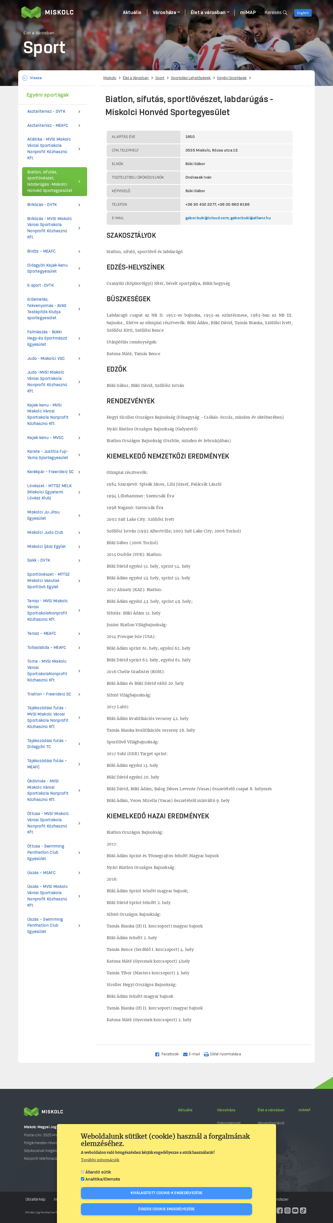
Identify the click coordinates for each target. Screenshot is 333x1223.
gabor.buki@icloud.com (207, 218)
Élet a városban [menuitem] (208, 12)
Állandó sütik (98, 1172)
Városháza (226, 1110)
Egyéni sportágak (48, 95)
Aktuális (185, 1110)
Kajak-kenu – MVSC (45, 438)
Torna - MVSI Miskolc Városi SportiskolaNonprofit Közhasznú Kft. (47, 670)
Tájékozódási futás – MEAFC (47, 764)
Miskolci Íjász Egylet (46, 546)
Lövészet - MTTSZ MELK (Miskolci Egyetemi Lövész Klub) (49, 492)
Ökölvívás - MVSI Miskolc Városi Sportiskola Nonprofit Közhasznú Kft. (47, 790)
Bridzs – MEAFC (41, 251)
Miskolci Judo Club (45, 532)
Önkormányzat (229, 1123)
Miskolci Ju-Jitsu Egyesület (43, 515)
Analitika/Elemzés (102, 1179)
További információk (100, 1160)
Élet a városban (271, 1110)
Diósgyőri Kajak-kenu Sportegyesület (47, 268)
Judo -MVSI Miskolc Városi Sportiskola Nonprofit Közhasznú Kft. (47, 381)
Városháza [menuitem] (164, 12)
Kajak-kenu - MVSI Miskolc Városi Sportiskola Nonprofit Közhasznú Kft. (47, 414)
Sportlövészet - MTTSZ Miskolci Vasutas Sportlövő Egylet (48, 580)
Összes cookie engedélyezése (166, 1209)
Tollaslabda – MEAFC (46, 647)
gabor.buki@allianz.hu (250, 218)
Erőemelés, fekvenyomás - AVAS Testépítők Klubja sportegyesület (46, 308)
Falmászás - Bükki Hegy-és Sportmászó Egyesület (47, 338)
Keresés (273, 12)
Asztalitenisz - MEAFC (47, 125)
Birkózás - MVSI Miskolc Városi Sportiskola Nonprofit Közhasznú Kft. (49, 228)
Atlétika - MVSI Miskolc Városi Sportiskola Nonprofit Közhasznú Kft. (49, 148)
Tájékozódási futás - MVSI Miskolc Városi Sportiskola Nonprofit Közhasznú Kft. (47, 717)
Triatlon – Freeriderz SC (49, 694)
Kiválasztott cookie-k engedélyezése (167, 1193)
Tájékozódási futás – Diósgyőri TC (47, 744)
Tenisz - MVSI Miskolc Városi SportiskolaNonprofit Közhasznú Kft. (47, 610)
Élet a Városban (136, 78)
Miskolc (109, 78)
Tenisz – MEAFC (41, 633)
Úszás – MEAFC (41, 873)
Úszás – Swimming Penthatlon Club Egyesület (45, 925)
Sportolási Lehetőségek (191, 78)
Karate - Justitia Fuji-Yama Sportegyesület (47, 454)
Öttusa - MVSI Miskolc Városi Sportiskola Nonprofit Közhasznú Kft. (48, 823)
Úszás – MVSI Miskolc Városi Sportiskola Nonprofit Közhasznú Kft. (47, 896)
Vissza (36, 78)
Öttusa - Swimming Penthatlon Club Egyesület (45, 852)
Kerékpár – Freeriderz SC (50, 472)
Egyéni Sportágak (232, 78)
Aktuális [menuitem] (132, 12)
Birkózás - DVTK (42, 205)
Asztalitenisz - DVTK (46, 111)
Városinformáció (271, 1123)
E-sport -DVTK (40, 285)
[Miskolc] (69, 12)
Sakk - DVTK (38, 560)
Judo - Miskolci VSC (46, 358)
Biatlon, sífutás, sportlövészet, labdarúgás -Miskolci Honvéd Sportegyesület (49, 181)
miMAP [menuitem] (248, 12)
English (303, 13)
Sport (159, 78)
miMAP (304, 1110)
